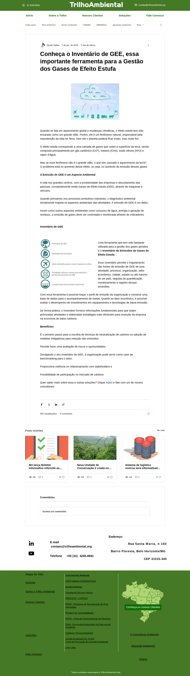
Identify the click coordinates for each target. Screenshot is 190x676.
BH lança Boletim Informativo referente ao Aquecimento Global (44, 467)
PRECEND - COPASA (76, 598)
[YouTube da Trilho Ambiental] (31, 553)
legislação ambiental (122, 25)
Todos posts (30, 25)
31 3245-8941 (33, 5)
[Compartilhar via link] (63, 404)
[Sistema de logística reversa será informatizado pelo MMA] (143, 448)
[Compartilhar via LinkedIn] (56, 404)
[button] (161, 25)
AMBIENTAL (101, 25)
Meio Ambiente (49, 25)
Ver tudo (161, 430)
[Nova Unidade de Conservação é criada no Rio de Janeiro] (95, 448)
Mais (139, 25)
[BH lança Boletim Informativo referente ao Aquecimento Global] (46, 448)
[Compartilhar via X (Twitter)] (48, 404)
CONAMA (87, 25)
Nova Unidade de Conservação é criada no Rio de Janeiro (93, 467)
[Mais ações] (148, 45)
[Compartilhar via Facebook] (41, 404)
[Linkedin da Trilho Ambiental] (31, 543)
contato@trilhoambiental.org (71, 546)
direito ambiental (69, 25)
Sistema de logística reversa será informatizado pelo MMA (142, 467)
